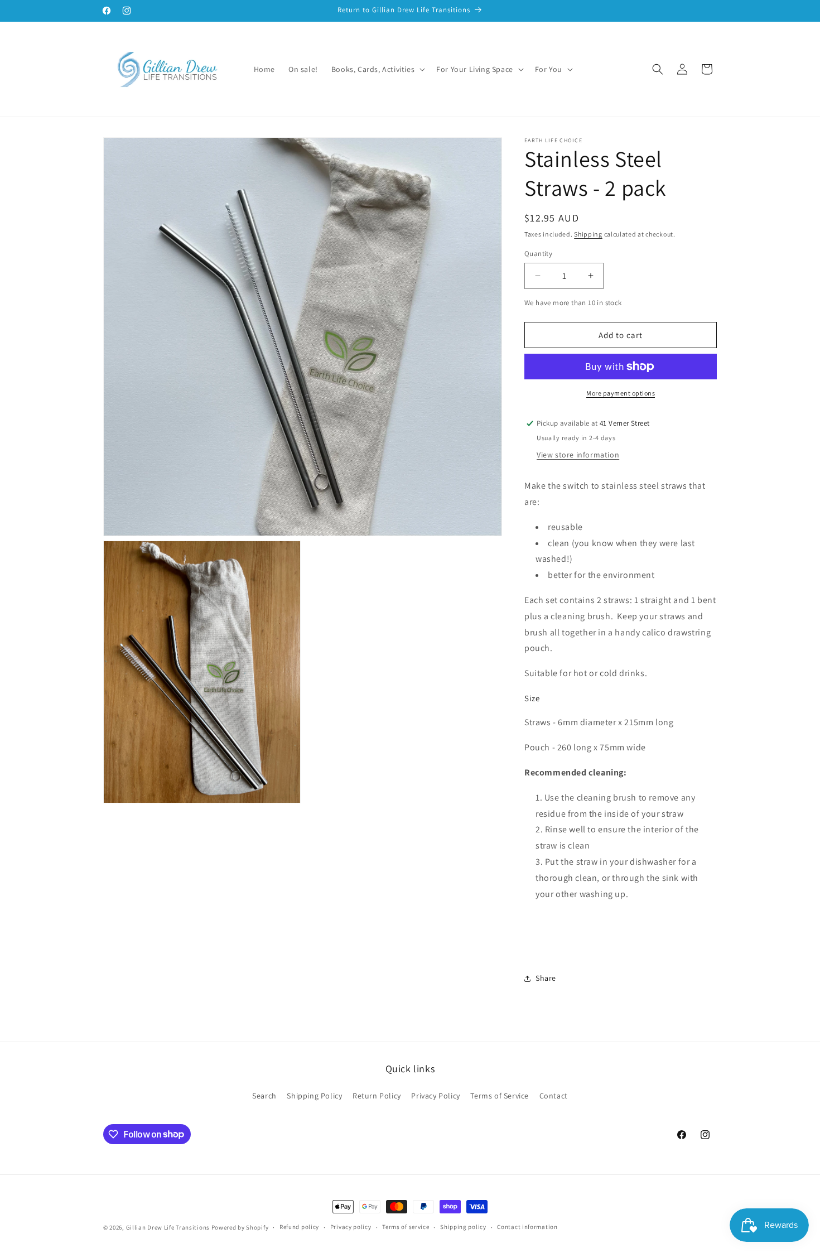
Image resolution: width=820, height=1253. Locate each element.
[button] (377, 69)
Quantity (538, 253)
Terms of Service (499, 1096)
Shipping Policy (314, 1096)
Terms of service (405, 1227)
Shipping (588, 234)
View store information (578, 455)
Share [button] (546, 978)
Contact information (527, 1227)
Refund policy (299, 1227)
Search (264, 1096)
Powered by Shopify (240, 1227)
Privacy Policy (435, 1096)
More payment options (620, 393)
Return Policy (377, 1096)
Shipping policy (463, 1227)
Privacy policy (351, 1227)
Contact (553, 1096)
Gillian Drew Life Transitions (168, 1227)
